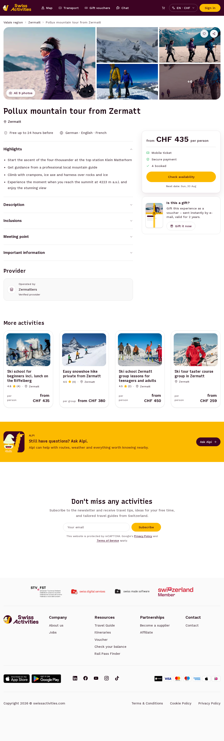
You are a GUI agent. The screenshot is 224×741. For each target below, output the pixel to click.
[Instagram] (106, 678)
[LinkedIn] (75, 678)
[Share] (214, 34)
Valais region (13, 22)
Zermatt (34, 22)
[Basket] (163, 8)
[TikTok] (117, 678)
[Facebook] (85, 678)
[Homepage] (19, 8)
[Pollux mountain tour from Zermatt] (49, 63)
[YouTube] (96, 678)
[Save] (204, 34)
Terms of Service (108, 540)
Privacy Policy (143, 536)
